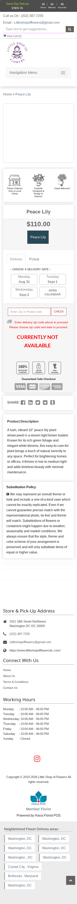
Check (59, 311)
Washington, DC (20, 838)
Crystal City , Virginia (23, 867)
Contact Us (10, 687)
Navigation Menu (23, 73)
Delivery (16, 259)
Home (7, 94)
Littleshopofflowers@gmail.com (37, 22)
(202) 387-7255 (19, 634)
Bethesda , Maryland (23, 876)
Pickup (34, 259)
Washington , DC (20, 857)
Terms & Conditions (15, 681)
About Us (9, 676)
